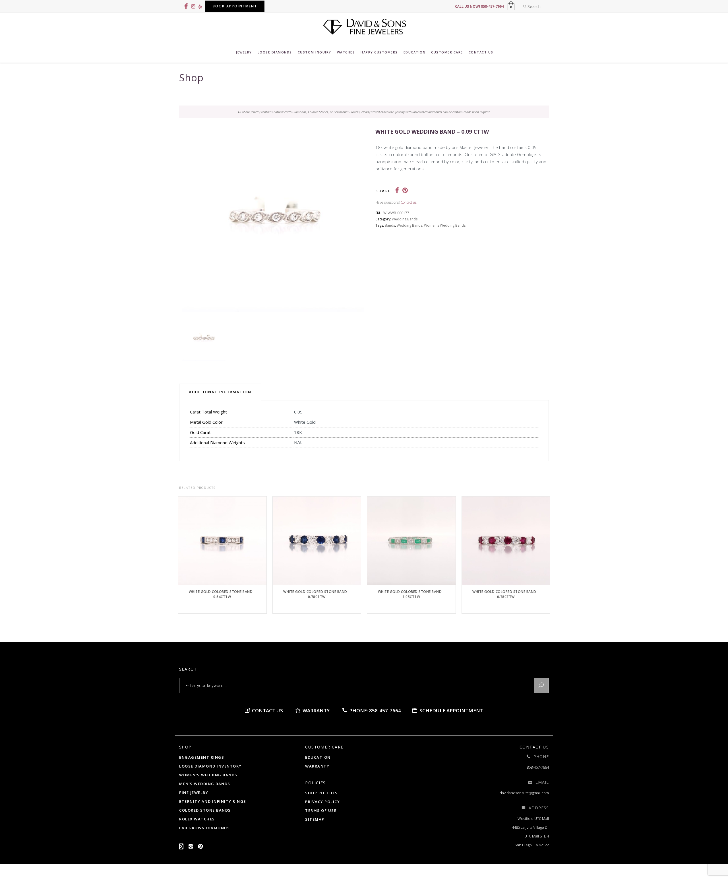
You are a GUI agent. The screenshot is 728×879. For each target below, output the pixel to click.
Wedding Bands (404, 219)
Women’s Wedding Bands (208, 774)
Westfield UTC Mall (533, 818)
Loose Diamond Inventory (210, 766)
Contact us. (409, 202)
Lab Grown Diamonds (204, 827)
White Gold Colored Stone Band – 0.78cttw (316, 594)
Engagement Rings (201, 757)
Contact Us (267, 710)
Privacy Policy (322, 801)
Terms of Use (320, 810)
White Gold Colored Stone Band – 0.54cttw (222, 594)
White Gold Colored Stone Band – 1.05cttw (411, 594)
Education (318, 757)
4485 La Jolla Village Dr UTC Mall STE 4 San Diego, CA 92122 (530, 836)
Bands (390, 225)
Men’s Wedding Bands (204, 783)
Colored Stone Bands (205, 810)
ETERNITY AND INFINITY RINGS (212, 801)
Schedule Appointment (450, 710)
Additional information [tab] (220, 391)
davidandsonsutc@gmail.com (524, 792)
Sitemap (314, 819)
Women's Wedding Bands (445, 225)
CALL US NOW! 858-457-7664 (479, 6)
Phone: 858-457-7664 (374, 710)
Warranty (315, 710)
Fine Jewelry (193, 792)
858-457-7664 (538, 767)
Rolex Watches (197, 819)
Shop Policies (321, 792)
